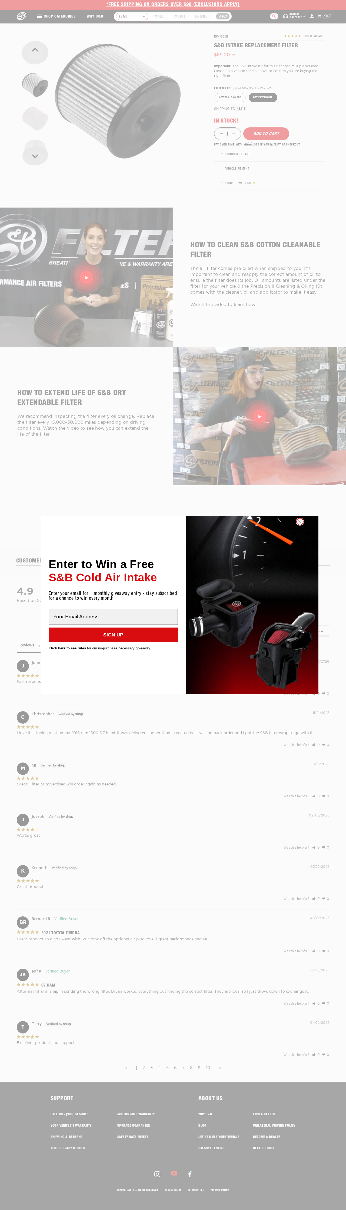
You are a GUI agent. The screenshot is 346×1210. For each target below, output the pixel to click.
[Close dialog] (300, 521)
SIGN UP (113, 635)
